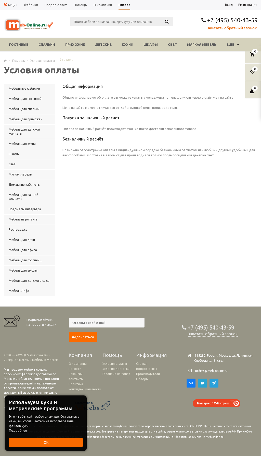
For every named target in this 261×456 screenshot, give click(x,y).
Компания (80, 355)
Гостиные (18, 44)
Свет (172, 44)
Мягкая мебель (201, 44)
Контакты (76, 379)
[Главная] (5, 60)
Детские (103, 44)
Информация (151, 355)
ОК (46, 442)
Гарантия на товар (116, 374)
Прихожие (75, 44)
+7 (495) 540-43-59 (232, 20)
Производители (148, 374)
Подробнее (18, 430)
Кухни (127, 44)
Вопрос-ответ (146, 368)
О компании (78, 363)
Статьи (141, 363)
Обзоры (142, 379)
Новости (75, 368)
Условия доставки (115, 368)
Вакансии (76, 374)
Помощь (112, 355)
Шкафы (150, 44)
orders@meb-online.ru (211, 370)
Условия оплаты (114, 363)
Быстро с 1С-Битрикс (213, 403)
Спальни (46, 44)
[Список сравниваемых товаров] (252, 93)
